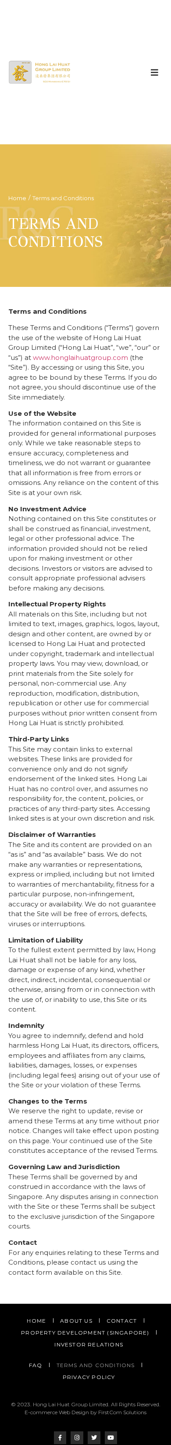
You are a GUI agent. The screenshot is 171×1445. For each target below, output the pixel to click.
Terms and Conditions (96, 1365)
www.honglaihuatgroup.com (80, 357)
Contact (122, 1320)
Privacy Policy (89, 1377)
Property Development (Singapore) (85, 1332)
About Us (76, 1320)
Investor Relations (88, 1344)
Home (17, 198)
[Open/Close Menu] (154, 72)
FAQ (36, 1365)
